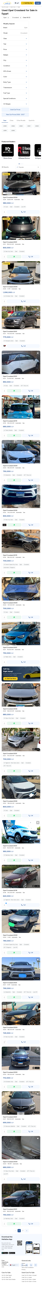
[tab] (5, 121)
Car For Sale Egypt (7, 1275)
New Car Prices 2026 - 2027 (15, 114)
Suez (6, 206)
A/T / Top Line (24, 385)
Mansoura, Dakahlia (10, 1126)
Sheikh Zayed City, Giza (11, 564)
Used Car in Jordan (27, 1277)
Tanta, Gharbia (8, 430)
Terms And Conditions (28, 1267)
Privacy (23, 1269)
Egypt (13, 1265)
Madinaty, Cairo (9, 855)
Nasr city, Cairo (9, 251)
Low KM (23, 206)
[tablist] (21, 121)
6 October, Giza (9, 1081)
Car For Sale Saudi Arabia (8, 1279)
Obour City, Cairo (9, 718)
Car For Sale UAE (6, 1277)
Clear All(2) (26, 17)
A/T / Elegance (7, 947)
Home (23, 1263)
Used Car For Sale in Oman (29, 1281)
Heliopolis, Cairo (9, 341)
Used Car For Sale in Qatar (29, 1279)
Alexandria (7, 475)
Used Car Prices (15, 109)
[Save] (37, 174)
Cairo (6, 612)
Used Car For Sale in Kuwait (29, 1275)
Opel (11, 206)
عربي (18, 3)
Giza (6, 385)
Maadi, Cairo (8, 657)
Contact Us (25, 1265)
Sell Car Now (11, 678)
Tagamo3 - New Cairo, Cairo (12, 763)
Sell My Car (28, 3)
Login (38, 3)
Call (24, 212)
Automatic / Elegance (9, 567)
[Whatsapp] (14, 256)
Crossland (16, 206)
